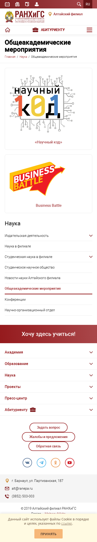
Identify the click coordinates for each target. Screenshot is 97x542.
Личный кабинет (37, 4)
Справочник (27, 4)
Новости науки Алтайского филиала (33, 278)
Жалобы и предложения (48, 437)
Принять (48, 534)
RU (88, 4)
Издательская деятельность (27, 236)
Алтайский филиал (68, 14)
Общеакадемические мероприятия (33, 288)
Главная (10, 56)
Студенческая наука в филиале (28, 257)
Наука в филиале (18, 246)
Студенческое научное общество (30, 267)
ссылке (66, 523)
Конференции (15, 299)
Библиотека (17, 4)
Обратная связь (48, 446)
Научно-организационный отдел (30, 310)
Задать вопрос (48, 427)
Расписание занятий (7, 4)
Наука (23, 56)
